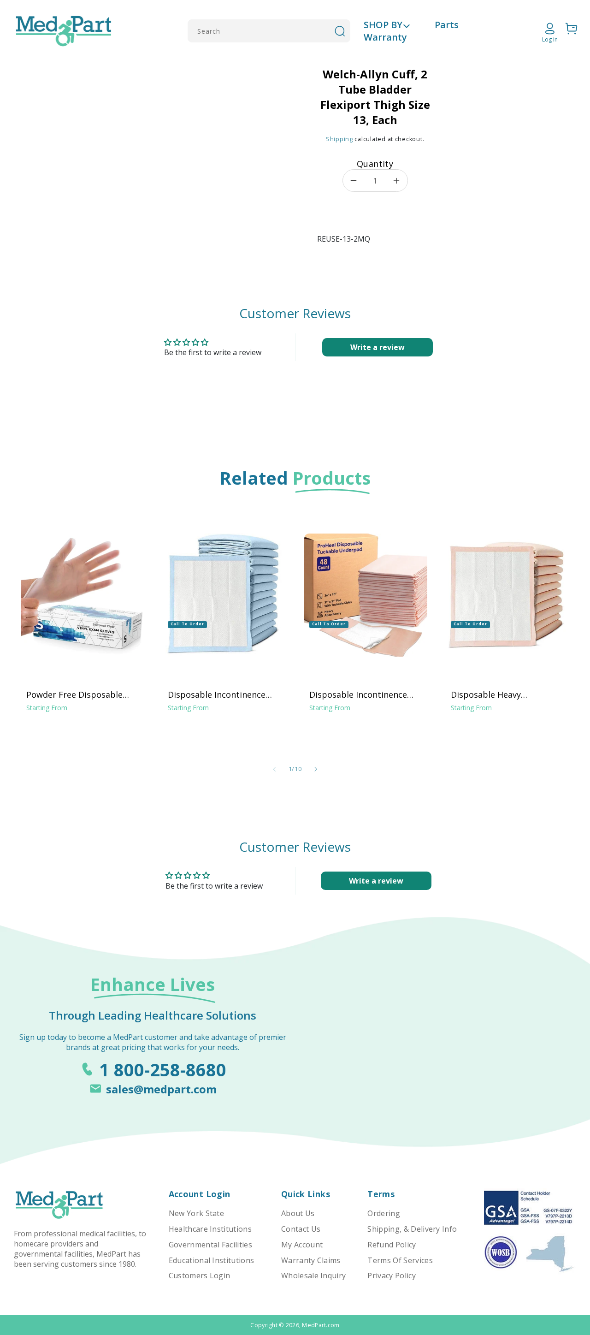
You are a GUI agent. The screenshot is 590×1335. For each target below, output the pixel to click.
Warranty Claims (311, 1260)
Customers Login (199, 1275)
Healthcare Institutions (210, 1229)
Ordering (383, 1213)
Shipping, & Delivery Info (412, 1229)
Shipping (339, 139)
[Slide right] (316, 769)
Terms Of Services (399, 1260)
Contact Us (300, 1229)
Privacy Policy (391, 1275)
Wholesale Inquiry (313, 1275)
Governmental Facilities (210, 1245)
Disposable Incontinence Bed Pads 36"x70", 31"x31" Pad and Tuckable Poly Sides (365, 694)
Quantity (375, 163)
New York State (196, 1213)
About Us (298, 1213)
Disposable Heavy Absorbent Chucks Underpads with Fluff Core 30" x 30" (503, 694)
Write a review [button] (377, 347)
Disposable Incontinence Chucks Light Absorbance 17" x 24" (218, 694)
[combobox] (269, 30)
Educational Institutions (211, 1260)
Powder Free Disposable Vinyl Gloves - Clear (74, 694)
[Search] (339, 30)
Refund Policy (391, 1245)
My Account (302, 1245)
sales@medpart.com (161, 1089)
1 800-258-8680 (162, 1069)
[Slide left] (274, 769)
